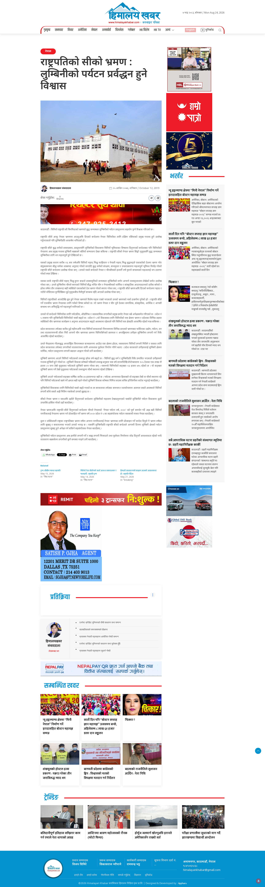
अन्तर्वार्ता (106, 30)
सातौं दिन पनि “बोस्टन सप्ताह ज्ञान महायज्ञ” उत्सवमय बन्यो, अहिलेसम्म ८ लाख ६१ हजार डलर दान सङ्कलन (100, 726)
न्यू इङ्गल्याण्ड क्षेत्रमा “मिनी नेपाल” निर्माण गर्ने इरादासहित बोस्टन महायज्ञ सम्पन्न (58, 726)
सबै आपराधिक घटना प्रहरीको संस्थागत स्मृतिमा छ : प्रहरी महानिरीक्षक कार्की (195, 442)
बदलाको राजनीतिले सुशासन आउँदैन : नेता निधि (141, 771)
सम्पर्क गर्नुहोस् (124, 874)
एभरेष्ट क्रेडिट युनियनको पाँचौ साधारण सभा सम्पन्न (100, 622)
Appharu (182, 883)
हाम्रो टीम (78, 874)
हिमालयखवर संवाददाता (60, 188)
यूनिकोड (148, 874)
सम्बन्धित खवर (61, 686)
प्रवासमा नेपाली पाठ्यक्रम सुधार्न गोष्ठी (94, 650)
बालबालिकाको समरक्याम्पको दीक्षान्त (93, 629)
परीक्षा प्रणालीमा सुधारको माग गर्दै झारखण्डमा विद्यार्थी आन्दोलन (201, 835)
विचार (70, 30)
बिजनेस (119, 30)
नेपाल (94, 30)
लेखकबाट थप (54, 651)
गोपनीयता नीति (107, 874)
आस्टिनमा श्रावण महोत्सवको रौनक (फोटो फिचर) (107, 835)
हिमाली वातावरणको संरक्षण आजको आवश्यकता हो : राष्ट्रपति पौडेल (138, 472)
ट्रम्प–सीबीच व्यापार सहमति (50, 470)
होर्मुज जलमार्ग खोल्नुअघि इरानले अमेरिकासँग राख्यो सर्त (153, 835)
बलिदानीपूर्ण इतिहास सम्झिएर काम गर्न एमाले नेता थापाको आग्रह (60, 835)
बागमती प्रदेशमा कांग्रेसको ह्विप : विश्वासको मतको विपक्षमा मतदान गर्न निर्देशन (99, 773)
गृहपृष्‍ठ (47, 30)
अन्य (167, 30)
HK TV (157, 30)
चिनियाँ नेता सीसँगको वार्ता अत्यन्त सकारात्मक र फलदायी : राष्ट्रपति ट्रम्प (99, 472)
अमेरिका (82, 30)
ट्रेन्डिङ (51, 798)
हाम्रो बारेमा (92, 874)
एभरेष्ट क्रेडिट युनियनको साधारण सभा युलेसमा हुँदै (99, 643)
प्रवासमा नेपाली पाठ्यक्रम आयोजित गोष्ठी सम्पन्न (99, 636)
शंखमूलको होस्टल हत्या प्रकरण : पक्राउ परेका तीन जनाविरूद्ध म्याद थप (57, 773)
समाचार (59, 30)
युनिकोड (209, 30)
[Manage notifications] (258, 881)
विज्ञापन (137, 874)
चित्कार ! (130, 719)
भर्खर (176, 176)
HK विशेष (144, 30)
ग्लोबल (131, 30)
